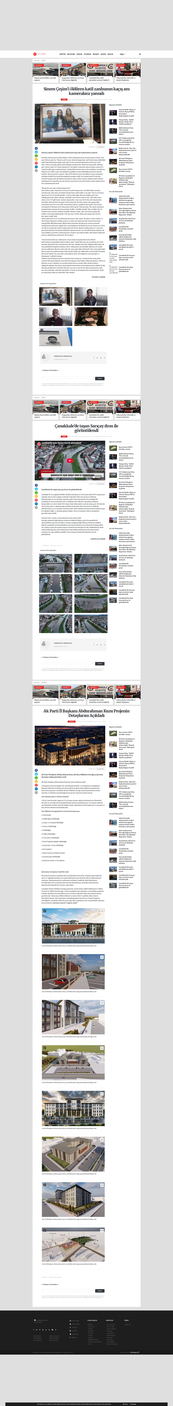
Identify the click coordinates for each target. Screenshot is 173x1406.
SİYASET (96, 54)
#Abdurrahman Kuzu (55, 1277)
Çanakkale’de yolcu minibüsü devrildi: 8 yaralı (126, 247)
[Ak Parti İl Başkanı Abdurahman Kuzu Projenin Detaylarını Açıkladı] (70, 745)
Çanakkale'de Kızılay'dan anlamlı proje (126, 229)
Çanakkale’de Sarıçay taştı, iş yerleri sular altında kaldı (127, 258)
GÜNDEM (87, 54)
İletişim (74, 1337)
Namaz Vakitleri (111, 1329)
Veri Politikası (37, 1340)
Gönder (100, 378)
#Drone (59, 545)
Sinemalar (110, 1337)
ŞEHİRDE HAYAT (93, 1340)
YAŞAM (110, 54)
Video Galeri (75, 1324)
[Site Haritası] (53, 1330)
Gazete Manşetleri (112, 1344)
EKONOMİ (71, 54)
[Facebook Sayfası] (34, 1330)
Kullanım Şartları (54, 1336)
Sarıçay (80, 499)
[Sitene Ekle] (56, 1330)
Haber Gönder (53, 1340)
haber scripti (94, 1352)
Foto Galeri (75, 1321)
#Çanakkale (45, 545)
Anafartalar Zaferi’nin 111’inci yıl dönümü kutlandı (127, 221)
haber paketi (86, 1352)
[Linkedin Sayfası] (47, 1330)
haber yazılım (102, 1352)
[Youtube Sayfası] (43, 1330)
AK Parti (44, 782)
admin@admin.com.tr (60, 359)
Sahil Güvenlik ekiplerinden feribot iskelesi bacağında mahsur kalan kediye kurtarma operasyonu (127, 200)
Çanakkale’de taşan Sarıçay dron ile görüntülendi (126, 269)
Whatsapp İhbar (54, 1338)
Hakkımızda (37, 1336)
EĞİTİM (63, 54)
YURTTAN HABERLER (94, 1342)
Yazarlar (74, 1327)
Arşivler (74, 1331)
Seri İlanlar (110, 1340)
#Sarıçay (53, 545)
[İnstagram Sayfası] (40, 1330)
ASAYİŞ (103, 54)
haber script (110, 1352)
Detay (126, 1404)
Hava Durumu (111, 1324)
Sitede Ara (128, 1324)
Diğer (122, 54)
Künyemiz (75, 1334)
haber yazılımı (77, 1352)
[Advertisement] (86, 12)
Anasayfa (37, 60)
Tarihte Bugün (111, 1335)
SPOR (90, 1344)
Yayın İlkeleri (37, 1338)
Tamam (133, 1404)
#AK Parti (44, 1277)
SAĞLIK (79, 54)
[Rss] (50, 1330)
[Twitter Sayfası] (37, 1330)
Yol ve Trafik (110, 1327)
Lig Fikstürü (110, 1333)
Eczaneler (110, 1331)
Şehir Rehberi (111, 1342)
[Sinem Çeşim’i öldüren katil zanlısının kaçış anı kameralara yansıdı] (70, 123)
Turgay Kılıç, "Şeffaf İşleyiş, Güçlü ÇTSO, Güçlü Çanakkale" (126, 122)
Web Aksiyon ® (134, 1352)
